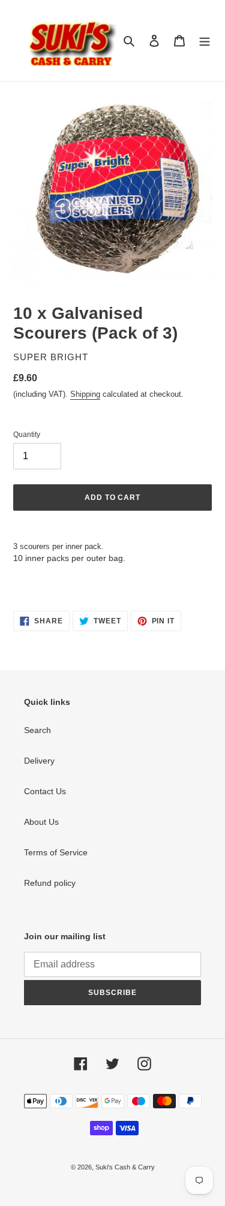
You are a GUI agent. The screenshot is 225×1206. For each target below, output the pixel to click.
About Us (41, 822)
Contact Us (45, 791)
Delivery (39, 760)
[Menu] (204, 40)
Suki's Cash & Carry (125, 1167)
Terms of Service (56, 852)
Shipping (85, 394)
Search (37, 730)
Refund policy (50, 883)
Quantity (26, 434)
